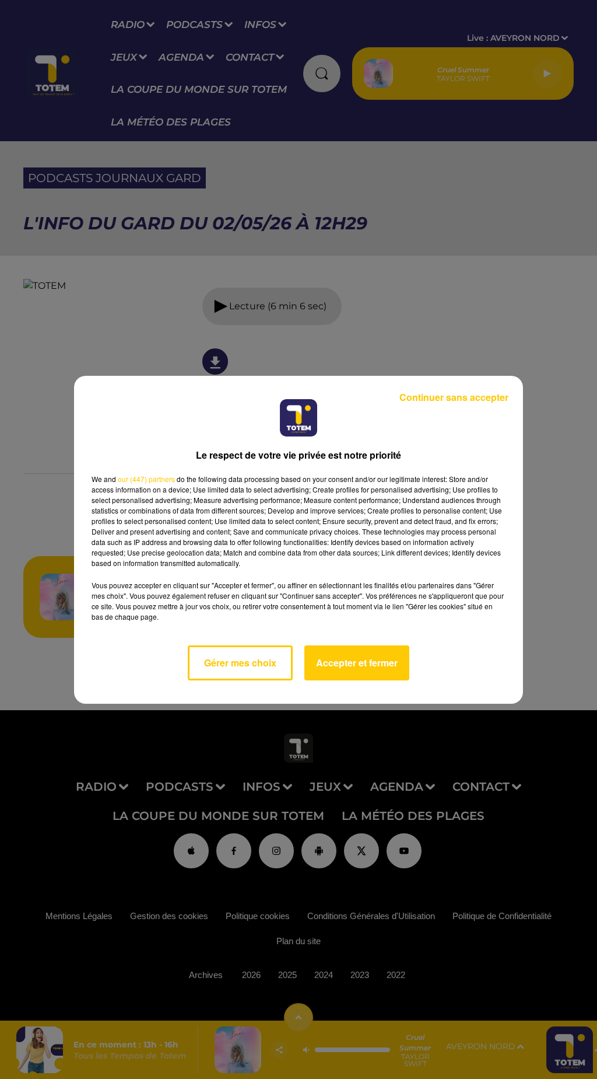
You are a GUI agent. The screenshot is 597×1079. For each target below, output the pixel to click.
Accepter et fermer (357, 662)
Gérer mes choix (240, 662)
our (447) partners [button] (146, 479)
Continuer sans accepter (453, 397)
